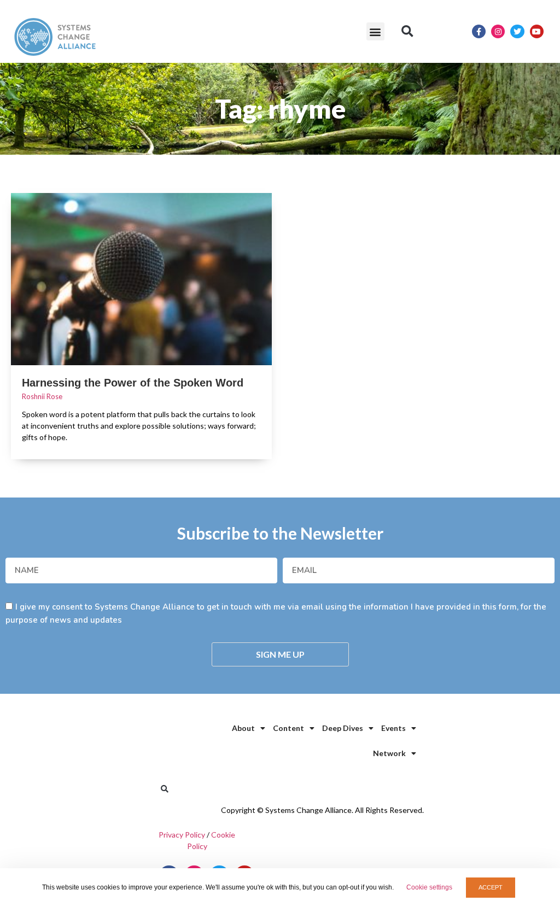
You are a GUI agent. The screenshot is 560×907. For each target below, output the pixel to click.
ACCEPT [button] (491, 887)
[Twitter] (517, 31)
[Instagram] (498, 31)
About (243, 728)
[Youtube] (537, 31)
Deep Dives (342, 728)
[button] (375, 31)
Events (393, 728)
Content (288, 728)
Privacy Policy (182, 834)
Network (389, 753)
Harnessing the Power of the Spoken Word (132, 383)
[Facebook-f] (479, 31)
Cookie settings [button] (429, 887)
